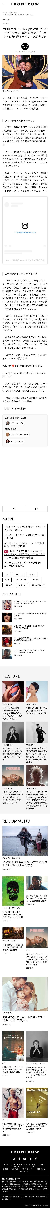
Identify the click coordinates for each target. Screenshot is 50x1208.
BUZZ (32, 1167)
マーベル (36, 580)
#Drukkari (6, 365)
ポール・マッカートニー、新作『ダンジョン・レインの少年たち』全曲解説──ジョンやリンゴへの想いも (13, 754)
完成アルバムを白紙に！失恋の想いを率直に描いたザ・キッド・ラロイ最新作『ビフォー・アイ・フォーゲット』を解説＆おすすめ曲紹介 (36, 755)
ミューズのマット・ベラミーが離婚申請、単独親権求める (22, 564)
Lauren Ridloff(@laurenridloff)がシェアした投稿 (25, 260)
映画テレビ (13, 12)
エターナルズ (19, 575)
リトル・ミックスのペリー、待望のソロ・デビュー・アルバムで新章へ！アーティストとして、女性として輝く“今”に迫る (13, 797)
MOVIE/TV (27, 1164)
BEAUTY (19, 1164)
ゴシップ (32, 575)
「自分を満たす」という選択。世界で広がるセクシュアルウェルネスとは (36, 710)
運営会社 (5, 1169)
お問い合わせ (41, 1169)
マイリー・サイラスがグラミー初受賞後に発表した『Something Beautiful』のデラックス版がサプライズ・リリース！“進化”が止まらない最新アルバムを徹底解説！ (36, 800)
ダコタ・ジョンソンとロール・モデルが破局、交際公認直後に (24, 545)
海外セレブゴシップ (38, 585)
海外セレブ (21, 585)
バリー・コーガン (29, 284)
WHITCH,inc (33, 1205)
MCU (6, 575)
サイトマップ (24, 1171)
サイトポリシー (15, 1169)
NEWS (6, 1164)
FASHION (12, 1164)
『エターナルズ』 (21, 130)
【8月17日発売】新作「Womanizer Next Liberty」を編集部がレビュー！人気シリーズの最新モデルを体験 (24, 554)
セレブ (7, 580)
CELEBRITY (41, 1164)
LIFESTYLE (26, 1167)
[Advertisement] (25, 476)
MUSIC (34, 1164)
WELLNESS (17, 1167)
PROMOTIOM (7, 704)
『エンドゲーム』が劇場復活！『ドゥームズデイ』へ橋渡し (25, 529)
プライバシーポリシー (28, 1169)
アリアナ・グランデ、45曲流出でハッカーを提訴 (24, 537)
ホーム (4, 12)
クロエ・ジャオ (28, 127)
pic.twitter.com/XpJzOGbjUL (28, 365)
